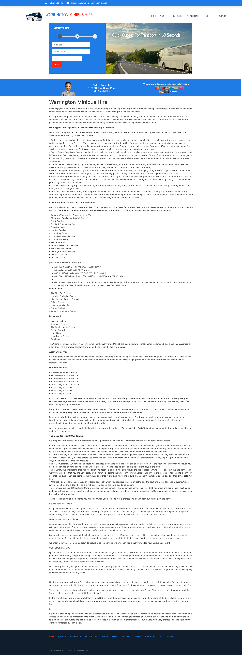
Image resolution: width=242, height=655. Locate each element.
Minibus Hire (177, 15)
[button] (57, 64)
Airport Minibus (194, 15)
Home (153, 15)
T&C (160, 636)
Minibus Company (109, 636)
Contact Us (222, 15)
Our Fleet (209, 15)
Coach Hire (125, 636)
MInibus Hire (69, 15)
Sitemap (169, 636)
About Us (164, 15)
